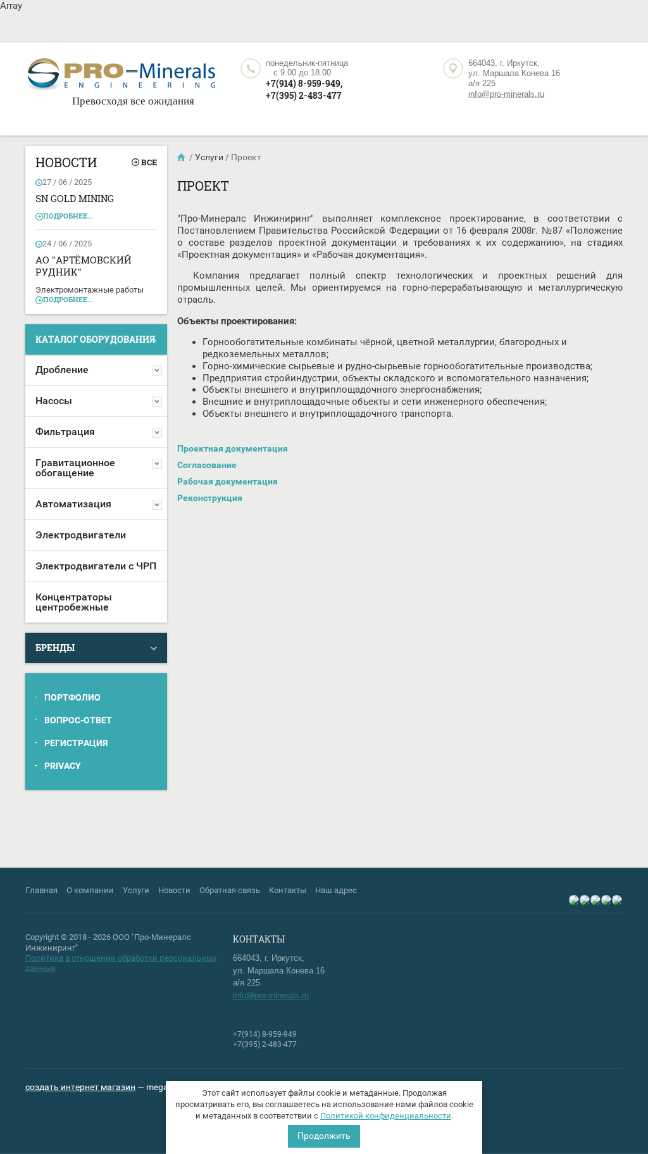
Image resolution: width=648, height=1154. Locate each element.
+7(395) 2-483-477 (304, 95)
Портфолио (72, 697)
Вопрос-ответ (78, 720)
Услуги (136, 890)
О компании (90, 890)
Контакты (287, 890)
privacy (62, 766)
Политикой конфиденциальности (385, 1115)
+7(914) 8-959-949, (304, 83)
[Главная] (182, 157)
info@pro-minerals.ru (506, 94)
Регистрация (76, 743)
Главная (41, 890)
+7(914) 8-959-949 (265, 1034)
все (149, 162)
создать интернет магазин (80, 1087)
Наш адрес (336, 890)
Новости (174, 890)
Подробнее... (68, 215)
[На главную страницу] (120, 76)
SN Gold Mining (74, 198)
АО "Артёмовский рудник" (83, 266)
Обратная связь (229, 890)
